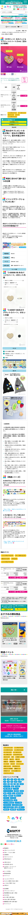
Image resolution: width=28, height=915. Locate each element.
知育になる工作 (7, 766)
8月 (8, 781)
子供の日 (16, 791)
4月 (15, 779)
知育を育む (6, 809)
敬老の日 (11, 795)
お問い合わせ (14, 719)
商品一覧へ (14, 690)
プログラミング (7, 804)
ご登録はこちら (7, 609)
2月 (8, 779)
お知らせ (6, 885)
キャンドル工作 (20, 763)
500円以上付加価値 (8, 800)
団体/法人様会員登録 (14, 735)
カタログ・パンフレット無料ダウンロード (10, 867)
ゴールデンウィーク (8, 791)
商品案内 (6, 848)
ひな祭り (17, 786)
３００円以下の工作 (12, 112)
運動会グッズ (17, 768)
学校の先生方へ (8, 859)
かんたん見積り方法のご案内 (11, 881)
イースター (16, 788)
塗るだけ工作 (11, 114)
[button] (26, 634)
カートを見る (7, 871)
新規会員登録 (7, 873)
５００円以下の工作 (18, 750)
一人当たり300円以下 (17, 804)
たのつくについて (8, 857)
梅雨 (5, 793)
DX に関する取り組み (9, 897)
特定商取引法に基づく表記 (10, 893)
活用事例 (6, 854)
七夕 (14, 793)
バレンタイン (7, 786)
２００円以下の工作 (12, 116)
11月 (20, 781)
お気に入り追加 (24, 79)
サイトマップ (7, 903)
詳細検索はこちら (23, 14)
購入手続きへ (23, 577)
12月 (5, 784)
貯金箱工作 (12, 761)
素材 (13, 757)
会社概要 (6, 888)
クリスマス (13, 798)
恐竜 (16, 807)
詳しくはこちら (20, 609)
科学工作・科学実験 (8, 768)
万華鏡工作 (19, 761)
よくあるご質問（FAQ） (10, 883)
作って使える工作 (17, 752)
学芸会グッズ (7, 770)
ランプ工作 (6, 763)
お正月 (21, 784)
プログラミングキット (8, 773)
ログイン (9, 26)
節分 (13, 786)
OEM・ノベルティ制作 (9, 852)
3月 (12, 779)
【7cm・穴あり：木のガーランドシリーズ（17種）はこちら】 (13, 542)
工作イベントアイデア (9, 850)
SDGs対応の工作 (16, 766)
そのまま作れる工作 (17, 754)
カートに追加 (24, 95)
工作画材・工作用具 (20, 757)
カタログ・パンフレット (14, 727)
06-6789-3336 (20, 7)
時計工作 (17, 759)
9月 (12, 781)
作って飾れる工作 (22, 112)
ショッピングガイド (9, 879)
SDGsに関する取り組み (10, 899)
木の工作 (17, 114)
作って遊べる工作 (7, 752)
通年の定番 (13, 809)
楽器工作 (6, 761)
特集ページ (21, 807)
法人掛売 (20, 3)
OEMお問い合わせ (8, 864)
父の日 (9, 793)
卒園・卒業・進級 (7, 788)
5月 (19, 779)
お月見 (5, 795)
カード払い (8, 3)
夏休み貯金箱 (19, 793)
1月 (4, 779)
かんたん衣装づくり (16, 770)
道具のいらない (21, 809)
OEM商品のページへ (14, 124)
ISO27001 (6, 895)
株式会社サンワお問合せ (20, 5)
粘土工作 (12, 759)
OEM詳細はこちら (14, 122)
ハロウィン (6, 798)
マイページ (7, 875)
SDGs (15, 800)
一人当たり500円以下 (8, 807)
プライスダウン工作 (8, 747)
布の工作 (12, 763)
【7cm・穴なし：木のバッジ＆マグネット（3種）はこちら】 (14, 509)
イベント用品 (18, 802)
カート (20, 26)
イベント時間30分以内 (8, 802)
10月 (16, 781)
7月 (4, 781)
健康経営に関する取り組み (10, 901)
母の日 (21, 791)
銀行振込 (14, 3)
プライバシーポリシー (9, 891)
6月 (22, 779)
